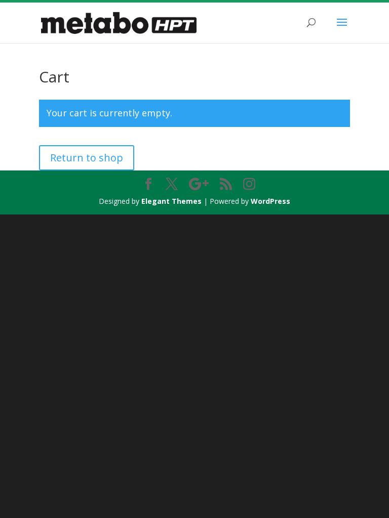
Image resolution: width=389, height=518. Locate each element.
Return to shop (86, 157)
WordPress (270, 201)
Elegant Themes (171, 201)
